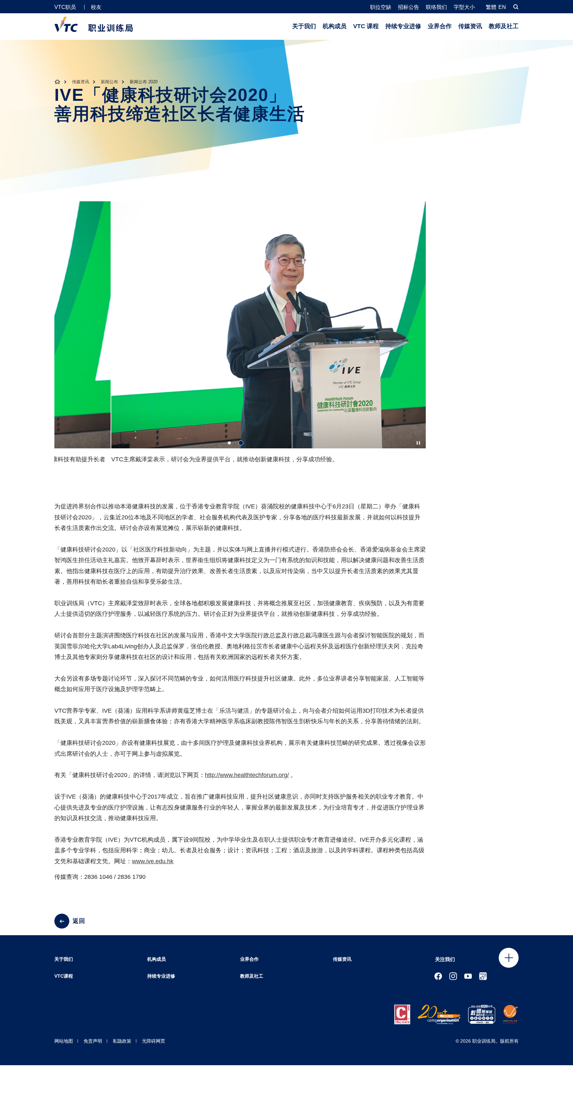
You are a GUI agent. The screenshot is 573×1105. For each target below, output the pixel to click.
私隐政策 (122, 1041)
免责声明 (93, 1041)
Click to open (509, 958)
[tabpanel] (240, 335)
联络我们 (436, 7)
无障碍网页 (153, 1041)
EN (502, 7)
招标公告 (408, 7)
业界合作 (440, 26)
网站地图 (63, 1041)
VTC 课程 (366, 26)
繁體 (491, 7)
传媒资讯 (470, 26)
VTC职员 (65, 7)
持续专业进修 (403, 26)
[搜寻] (516, 7)
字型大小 (464, 7)
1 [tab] (229, 442)
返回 (79, 921)
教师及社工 (504, 26)
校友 (96, 7)
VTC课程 (63, 976)
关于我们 (304, 26)
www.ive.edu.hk (152, 861)
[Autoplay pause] (418, 442)
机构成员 (335, 26)
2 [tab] (240, 442)
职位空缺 (380, 7)
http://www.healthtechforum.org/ (247, 775)
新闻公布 (109, 82)
